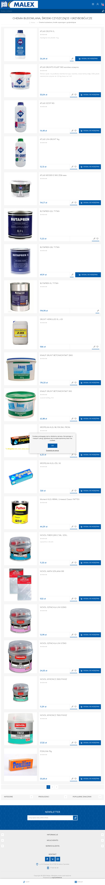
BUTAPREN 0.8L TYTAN (49, 247)
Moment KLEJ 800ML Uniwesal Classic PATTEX (59, 499)
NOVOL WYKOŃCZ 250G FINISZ (53, 679)
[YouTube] (52, 859)
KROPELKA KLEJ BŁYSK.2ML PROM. (55, 427)
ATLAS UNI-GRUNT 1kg (49, 139)
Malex (33, 22)
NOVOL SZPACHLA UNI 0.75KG (53, 643)
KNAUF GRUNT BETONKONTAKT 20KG (56, 355)
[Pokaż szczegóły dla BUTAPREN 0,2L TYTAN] (20, 224)
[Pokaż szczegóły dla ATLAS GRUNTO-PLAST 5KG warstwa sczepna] (20, 80)
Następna (56, 787)
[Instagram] (57, 859)
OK (52, 445)
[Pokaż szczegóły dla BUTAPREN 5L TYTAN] (20, 296)
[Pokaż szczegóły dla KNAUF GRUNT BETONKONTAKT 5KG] (20, 404)
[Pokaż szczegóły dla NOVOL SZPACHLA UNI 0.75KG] (20, 656)
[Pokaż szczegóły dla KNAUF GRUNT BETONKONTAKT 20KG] (20, 368)
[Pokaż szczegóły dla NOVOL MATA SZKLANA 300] (20, 584)
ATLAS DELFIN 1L (47, 31)
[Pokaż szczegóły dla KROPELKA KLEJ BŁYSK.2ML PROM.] (20, 440)
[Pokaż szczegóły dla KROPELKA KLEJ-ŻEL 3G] (20, 476)
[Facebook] (47, 859)
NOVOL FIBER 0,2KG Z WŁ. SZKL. (54, 535)
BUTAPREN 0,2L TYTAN (49, 211)
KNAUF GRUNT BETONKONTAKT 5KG (56, 391)
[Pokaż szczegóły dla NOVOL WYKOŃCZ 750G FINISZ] (20, 728)
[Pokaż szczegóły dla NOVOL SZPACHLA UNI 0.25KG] (20, 620)
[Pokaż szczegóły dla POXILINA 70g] (20, 764)
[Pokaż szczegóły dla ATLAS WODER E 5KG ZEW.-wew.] (20, 188)
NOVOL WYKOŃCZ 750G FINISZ (53, 715)
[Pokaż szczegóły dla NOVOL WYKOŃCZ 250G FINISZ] (20, 692)
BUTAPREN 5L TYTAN (49, 283)
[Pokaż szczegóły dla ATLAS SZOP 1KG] (20, 116)
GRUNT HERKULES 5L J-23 (51, 319)
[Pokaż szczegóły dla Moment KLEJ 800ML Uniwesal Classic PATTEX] (20, 512)
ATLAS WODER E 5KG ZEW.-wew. (53, 175)
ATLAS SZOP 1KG (47, 103)
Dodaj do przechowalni (75, 94)
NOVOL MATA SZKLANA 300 (52, 571)
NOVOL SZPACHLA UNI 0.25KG (53, 607)
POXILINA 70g (46, 751)
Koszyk (102, 4)
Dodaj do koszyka (90, 58)
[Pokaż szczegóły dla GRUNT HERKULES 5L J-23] (20, 332)
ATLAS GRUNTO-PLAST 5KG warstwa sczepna (59, 67)
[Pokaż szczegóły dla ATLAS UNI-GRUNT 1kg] (20, 152)
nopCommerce (57, 877)
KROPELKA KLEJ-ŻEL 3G (50, 463)
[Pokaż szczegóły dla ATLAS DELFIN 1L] (20, 44)
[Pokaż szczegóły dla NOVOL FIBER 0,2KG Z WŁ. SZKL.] (20, 548)
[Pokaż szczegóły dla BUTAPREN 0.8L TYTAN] (20, 260)
